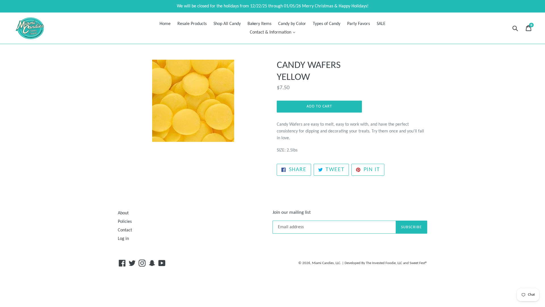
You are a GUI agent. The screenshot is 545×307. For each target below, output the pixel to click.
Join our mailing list (291, 212)
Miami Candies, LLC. (326, 263)
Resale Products (192, 24)
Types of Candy (326, 24)
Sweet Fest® (418, 263)
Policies (125, 221)
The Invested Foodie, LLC (384, 263)
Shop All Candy (227, 24)
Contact (125, 230)
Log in (123, 239)
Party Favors (358, 24)
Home (165, 24)
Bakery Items (259, 24)
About (123, 213)
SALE (381, 24)
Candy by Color (292, 24)
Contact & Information (274, 32)
